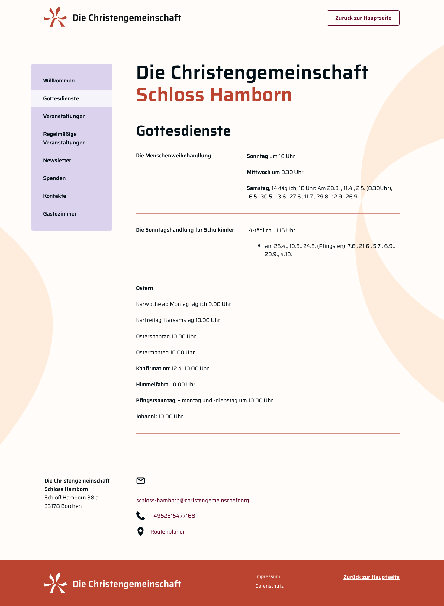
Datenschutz (269, 586)
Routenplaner (167, 531)
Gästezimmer (60, 214)
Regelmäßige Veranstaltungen (64, 138)
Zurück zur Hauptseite (363, 18)
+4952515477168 (172, 515)
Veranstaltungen (64, 116)
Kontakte (54, 196)
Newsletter (57, 160)
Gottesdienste (61, 98)
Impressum (267, 576)
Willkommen (59, 80)
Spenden (54, 178)
